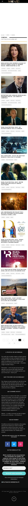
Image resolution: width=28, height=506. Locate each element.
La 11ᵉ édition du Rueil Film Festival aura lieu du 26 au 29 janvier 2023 (13, 270)
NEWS (19, 70)
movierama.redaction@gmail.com (9, 410)
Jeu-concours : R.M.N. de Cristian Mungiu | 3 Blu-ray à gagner (13, 156)
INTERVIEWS (4, 70)
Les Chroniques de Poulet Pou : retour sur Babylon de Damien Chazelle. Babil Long (12, 213)
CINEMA (8, 68)
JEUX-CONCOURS (9, 159)
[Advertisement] (14, 18)
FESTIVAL (12, 100)
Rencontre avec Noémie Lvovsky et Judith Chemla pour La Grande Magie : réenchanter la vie (13, 64)
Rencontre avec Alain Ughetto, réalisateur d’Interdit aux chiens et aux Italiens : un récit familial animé (13, 327)
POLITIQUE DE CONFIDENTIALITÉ (11, 482)
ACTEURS (3, 68)
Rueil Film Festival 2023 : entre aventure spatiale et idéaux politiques (12, 183)
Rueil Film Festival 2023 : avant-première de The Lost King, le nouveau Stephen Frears (12, 241)
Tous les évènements (6, 133)
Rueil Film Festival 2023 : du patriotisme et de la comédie (11, 128)
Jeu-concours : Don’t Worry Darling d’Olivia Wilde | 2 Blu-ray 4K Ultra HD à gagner (13, 299)
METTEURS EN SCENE (12, 70)
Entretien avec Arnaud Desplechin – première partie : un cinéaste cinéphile (14, 96)
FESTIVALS (18, 68)
